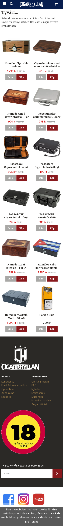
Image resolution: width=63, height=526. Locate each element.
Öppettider (8, 389)
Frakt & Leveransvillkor (14, 385)
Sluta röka (37, 397)
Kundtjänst (7, 382)
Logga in (6, 397)
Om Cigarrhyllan (40, 382)
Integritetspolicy (41, 401)
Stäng (35, 522)
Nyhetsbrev (38, 393)
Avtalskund (7, 393)
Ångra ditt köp (39, 404)
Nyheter (36, 389)
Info (10, 77)
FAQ (33, 385)
